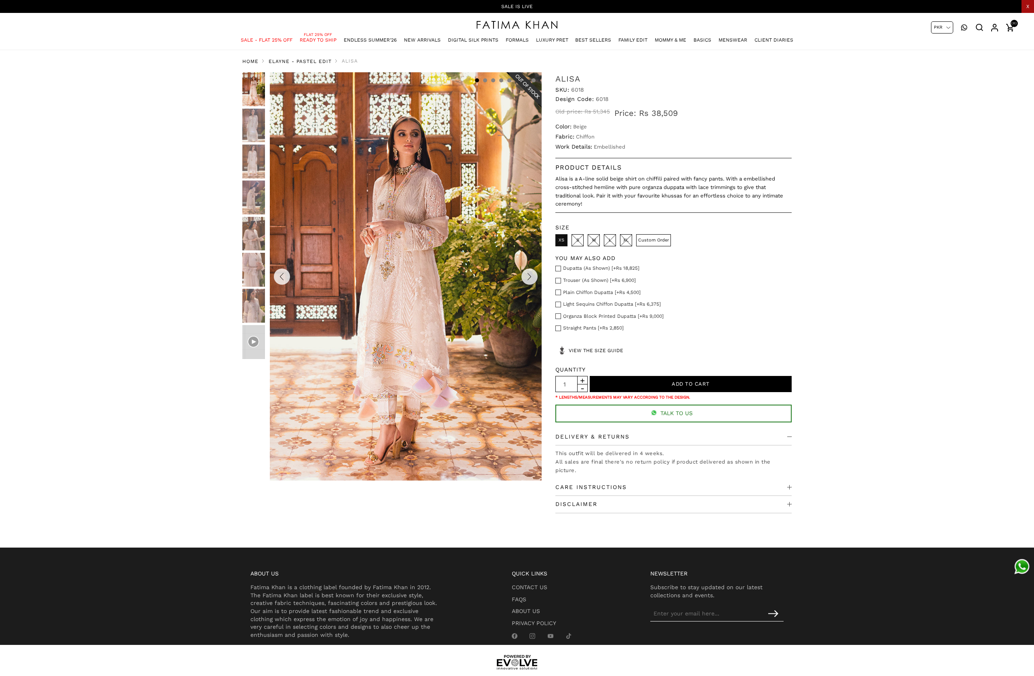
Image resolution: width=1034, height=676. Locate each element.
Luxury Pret (552, 40)
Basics (702, 40)
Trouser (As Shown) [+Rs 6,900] (599, 280)
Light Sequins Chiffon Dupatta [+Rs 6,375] (612, 304)
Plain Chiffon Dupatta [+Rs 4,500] (602, 292)
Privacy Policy (534, 623)
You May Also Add (585, 258)
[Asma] (1022, 566)
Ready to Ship (318, 40)
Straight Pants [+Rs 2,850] (593, 328)
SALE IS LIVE (517, 6)
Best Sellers (593, 40)
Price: (625, 113)
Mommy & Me (670, 40)
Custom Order (653, 240)
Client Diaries (773, 40)
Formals (517, 40)
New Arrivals (422, 40)
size (562, 227)
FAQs (519, 599)
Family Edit (632, 40)
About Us (526, 611)
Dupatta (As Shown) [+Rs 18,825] (601, 268)
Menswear (733, 40)
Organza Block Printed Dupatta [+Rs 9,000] (613, 316)
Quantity (570, 369)
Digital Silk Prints (473, 40)
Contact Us (529, 587)
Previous (282, 277)
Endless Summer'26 (370, 40)
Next (529, 277)
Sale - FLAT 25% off (266, 40)
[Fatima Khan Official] (517, 25)
